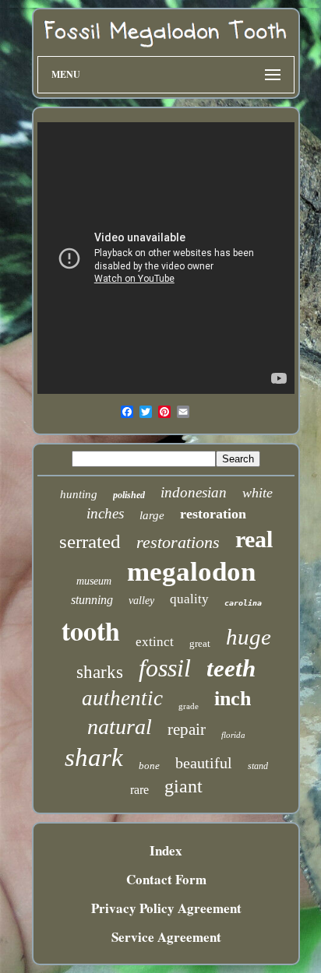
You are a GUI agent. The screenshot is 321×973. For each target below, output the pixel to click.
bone (149, 765)
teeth (231, 668)
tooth (91, 630)
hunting (78, 494)
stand (258, 765)
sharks (99, 672)
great (199, 643)
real (254, 539)
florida (233, 734)
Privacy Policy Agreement (166, 908)
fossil (165, 668)
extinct (155, 641)
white (257, 493)
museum (93, 581)
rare (139, 789)
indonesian (193, 492)
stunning (92, 599)
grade (188, 706)
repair (187, 729)
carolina (243, 603)
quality (189, 599)
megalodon (191, 572)
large (151, 515)
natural (119, 727)
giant (183, 786)
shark (94, 757)
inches (105, 513)
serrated (90, 541)
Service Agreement (166, 937)
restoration (213, 514)
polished (129, 495)
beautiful (203, 762)
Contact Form (166, 879)
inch (232, 698)
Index (166, 850)
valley (141, 600)
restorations (178, 542)
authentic (122, 698)
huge (248, 636)
